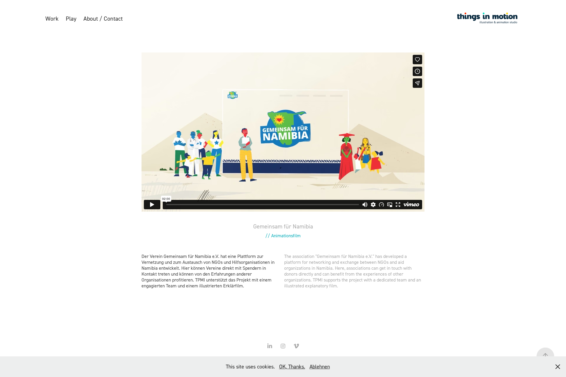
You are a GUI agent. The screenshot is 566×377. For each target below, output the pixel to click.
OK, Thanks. (292, 366)
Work (52, 18)
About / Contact (103, 18)
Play (71, 18)
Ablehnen (320, 366)
